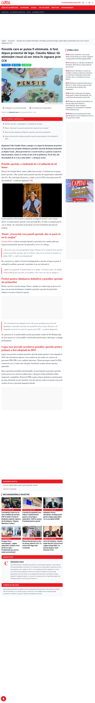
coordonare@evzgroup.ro (71, 2)
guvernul (16, 269)
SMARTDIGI (5, 12)
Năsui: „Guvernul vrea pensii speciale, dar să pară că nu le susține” (27, 128)
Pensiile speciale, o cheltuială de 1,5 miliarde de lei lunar (23, 124)
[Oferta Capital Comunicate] (80, 190)
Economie (24, 8)
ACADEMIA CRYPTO (38, 12)
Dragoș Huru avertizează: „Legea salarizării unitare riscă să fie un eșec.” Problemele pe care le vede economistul (10, 546)
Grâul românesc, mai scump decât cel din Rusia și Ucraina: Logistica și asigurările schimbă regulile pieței (79, 57)
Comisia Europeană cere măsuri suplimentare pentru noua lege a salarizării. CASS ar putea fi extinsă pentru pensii (32, 516)
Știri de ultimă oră (9, 8)
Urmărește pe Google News (41, 108)
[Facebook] (86, 2)
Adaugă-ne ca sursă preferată (15, 108)
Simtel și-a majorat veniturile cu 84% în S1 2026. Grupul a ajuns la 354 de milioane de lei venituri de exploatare (79, 86)
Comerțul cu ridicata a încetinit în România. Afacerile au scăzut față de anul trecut (79, 65)
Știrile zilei (72, 50)
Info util (55, 8)
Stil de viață (44, 8)
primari (35, 485)
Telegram (17, 65)
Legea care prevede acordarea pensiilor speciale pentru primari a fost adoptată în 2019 (31, 137)
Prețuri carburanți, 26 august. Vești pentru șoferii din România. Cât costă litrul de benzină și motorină (78, 95)
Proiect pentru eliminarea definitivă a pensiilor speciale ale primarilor (28, 132)
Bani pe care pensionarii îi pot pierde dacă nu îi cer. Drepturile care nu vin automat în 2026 (79, 116)
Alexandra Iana (14, 112)
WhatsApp (27, 65)
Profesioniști (67, 8)
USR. (31, 180)
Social (34, 8)
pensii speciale (27, 485)
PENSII (29, 12)
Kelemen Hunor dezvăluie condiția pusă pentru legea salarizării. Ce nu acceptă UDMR (52, 515)
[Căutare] (93, 2)
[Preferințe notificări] (3, 698)
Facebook (7, 65)
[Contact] (83, 2)
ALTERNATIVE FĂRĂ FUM (17, 12)
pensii (20, 485)
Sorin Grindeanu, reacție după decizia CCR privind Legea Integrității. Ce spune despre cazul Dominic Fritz (53, 545)
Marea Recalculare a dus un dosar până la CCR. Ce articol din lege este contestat (31, 544)
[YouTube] (89, 2)
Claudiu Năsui (6, 241)
